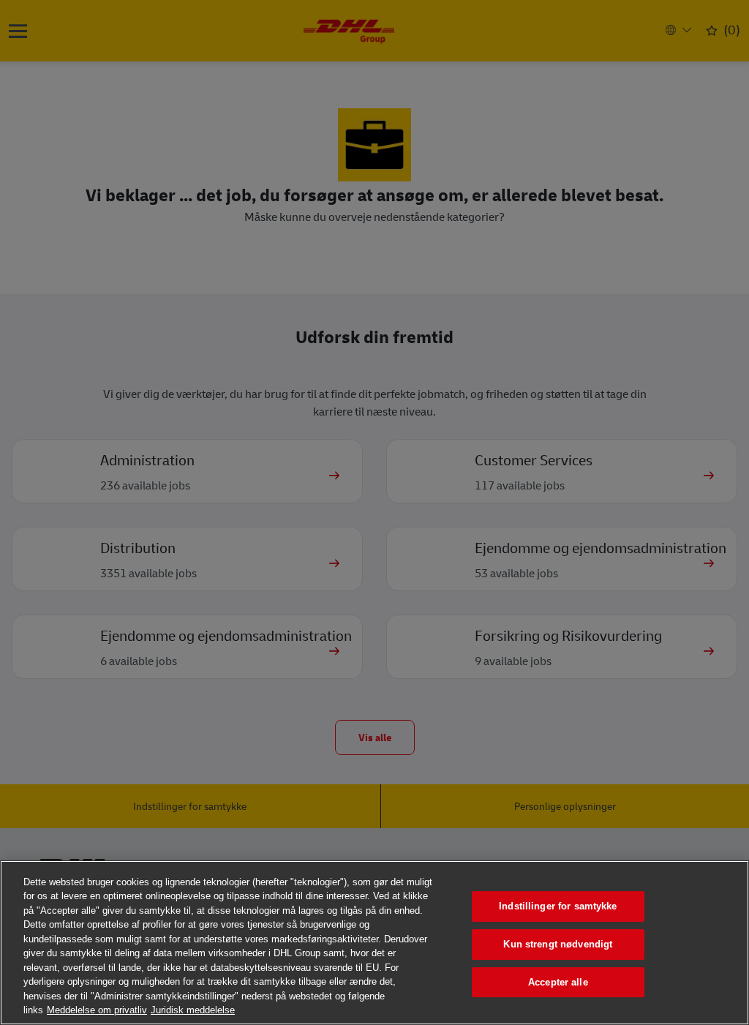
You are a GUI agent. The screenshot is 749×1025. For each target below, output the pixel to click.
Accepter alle (558, 982)
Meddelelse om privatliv (97, 1010)
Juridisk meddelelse (193, 1010)
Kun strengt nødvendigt (557, 944)
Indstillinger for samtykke (558, 906)
